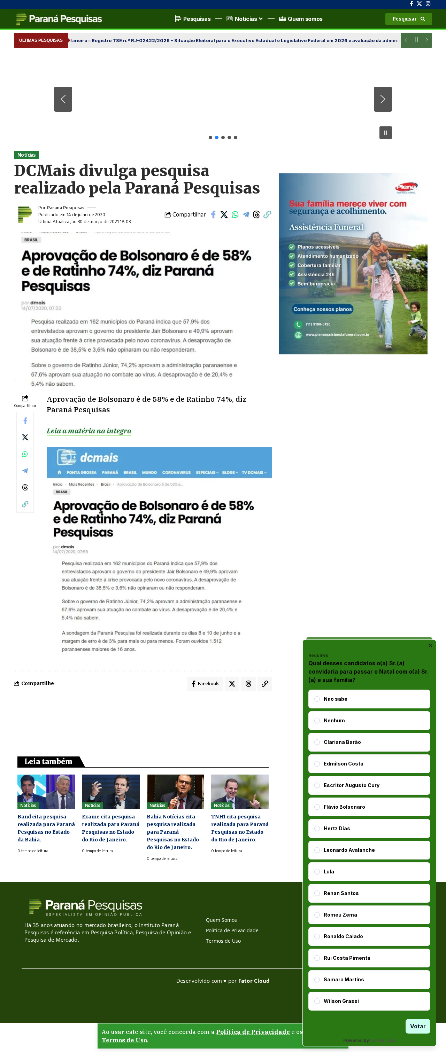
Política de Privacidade (253, 1032)
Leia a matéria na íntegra (89, 430)
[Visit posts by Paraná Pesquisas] (24, 214)
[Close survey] (430, 645)
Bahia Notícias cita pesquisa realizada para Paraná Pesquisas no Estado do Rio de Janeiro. (173, 832)
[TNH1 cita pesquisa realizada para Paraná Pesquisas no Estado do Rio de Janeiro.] (240, 792)
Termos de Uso (124, 1040)
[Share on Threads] (256, 214)
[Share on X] (224, 214)
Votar (418, 1026)
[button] (408, 19)
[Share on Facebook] (213, 214)
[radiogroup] (369, 850)
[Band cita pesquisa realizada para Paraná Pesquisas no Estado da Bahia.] (46, 792)
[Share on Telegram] (246, 214)
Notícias (26, 155)
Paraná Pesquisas (65, 207)
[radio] (317, 699)
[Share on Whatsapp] (235, 214)
